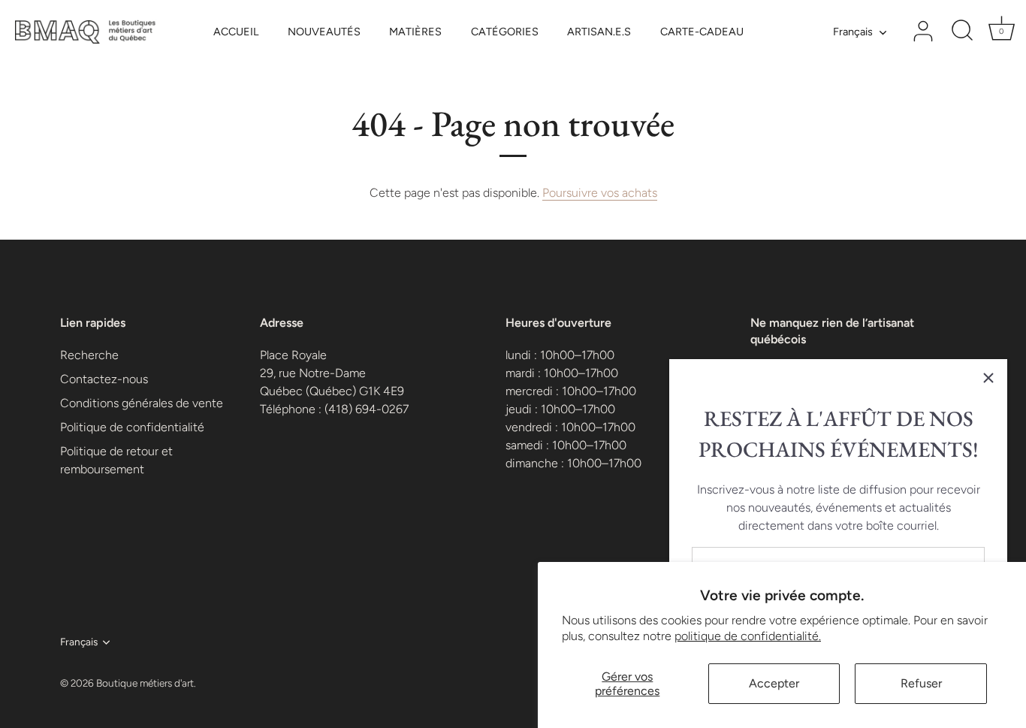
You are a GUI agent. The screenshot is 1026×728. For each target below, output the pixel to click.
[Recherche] (962, 31)
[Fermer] (988, 377)
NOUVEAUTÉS (324, 31)
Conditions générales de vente (141, 403)
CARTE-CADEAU (702, 31)
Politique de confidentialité (132, 427)
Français (853, 31)
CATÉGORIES (505, 31)
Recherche (89, 355)
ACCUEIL (235, 31)
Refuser (921, 683)
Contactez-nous (104, 379)
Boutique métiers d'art (145, 683)
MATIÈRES (415, 31)
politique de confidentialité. (747, 636)
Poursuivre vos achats (599, 193)
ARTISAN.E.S (599, 31)
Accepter (774, 683)
